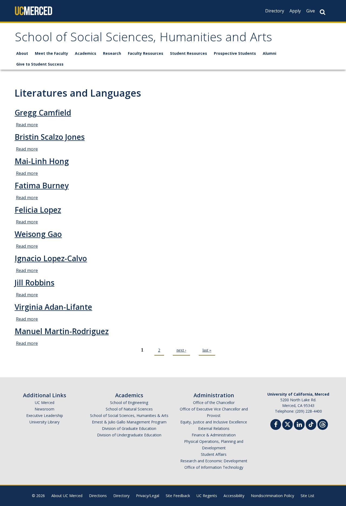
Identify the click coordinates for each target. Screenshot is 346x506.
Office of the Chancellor (214, 402)
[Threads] (323, 424)
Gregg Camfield (43, 112)
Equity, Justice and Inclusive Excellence (213, 422)
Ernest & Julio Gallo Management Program (129, 422)
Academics (85, 53)
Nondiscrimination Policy (272, 495)
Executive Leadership (44, 415)
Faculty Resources (145, 53)
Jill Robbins (34, 282)
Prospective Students (235, 53)
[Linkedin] (299, 425)
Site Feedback (178, 495)
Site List (307, 495)
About (22, 53)
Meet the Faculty (51, 53)
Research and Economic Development (213, 460)
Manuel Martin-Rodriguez (62, 331)
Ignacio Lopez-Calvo (51, 258)
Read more (27, 125)
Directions (98, 495)
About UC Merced (66, 495)
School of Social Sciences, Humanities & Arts (129, 415)
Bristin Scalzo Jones (50, 137)
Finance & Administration (214, 434)
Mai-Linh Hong (42, 161)
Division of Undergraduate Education (129, 434)
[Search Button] (322, 12)
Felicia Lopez (38, 210)
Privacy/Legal (147, 495)
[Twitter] (287, 424)
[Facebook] (276, 425)
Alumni (269, 53)
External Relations (213, 428)
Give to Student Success (40, 64)
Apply (295, 11)
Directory (274, 11)
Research (112, 53)
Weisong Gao (38, 234)
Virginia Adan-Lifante (53, 307)
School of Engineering (129, 402)
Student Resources (188, 53)
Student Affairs (214, 454)
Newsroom (44, 409)
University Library (44, 422)
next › (181, 350)
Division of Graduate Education (129, 428)
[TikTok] (311, 424)
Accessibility (234, 495)
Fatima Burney (42, 185)
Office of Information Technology (213, 467)
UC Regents (207, 495)
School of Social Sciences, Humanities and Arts (143, 38)
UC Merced (44, 402)
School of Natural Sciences (129, 409)
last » (206, 350)
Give (310, 11)
